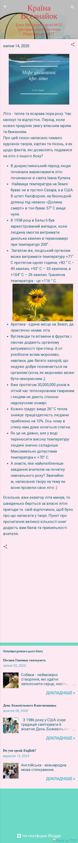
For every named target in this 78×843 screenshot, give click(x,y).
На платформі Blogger (41, 836)
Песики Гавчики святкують (24, 660)
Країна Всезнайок (39, 12)
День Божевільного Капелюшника (29, 705)
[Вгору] (65, 840)
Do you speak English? (19, 750)
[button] (72, 45)
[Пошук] (72, 7)
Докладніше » (60, 693)
